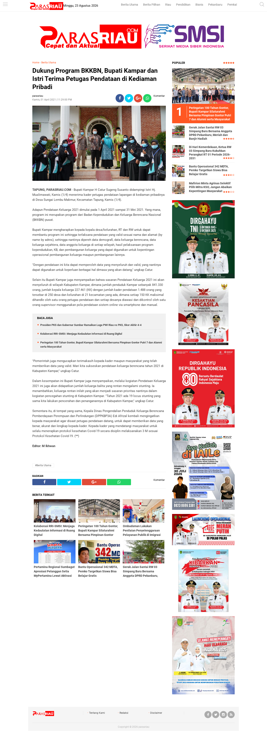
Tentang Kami (97, 712)
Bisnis (199, 4)
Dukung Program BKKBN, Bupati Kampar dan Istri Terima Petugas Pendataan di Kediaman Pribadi (95, 78)
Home (35, 62)
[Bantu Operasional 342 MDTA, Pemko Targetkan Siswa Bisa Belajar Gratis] (178, 171)
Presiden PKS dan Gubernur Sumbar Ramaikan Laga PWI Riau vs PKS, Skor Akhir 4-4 (90, 325)
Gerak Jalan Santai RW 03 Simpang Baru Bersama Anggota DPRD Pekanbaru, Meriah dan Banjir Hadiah (210, 133)
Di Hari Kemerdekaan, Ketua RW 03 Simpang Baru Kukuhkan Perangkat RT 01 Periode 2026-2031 (210, 152)
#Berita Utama (43, 465)
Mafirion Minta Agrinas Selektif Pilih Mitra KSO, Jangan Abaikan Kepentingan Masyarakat (210, 187)
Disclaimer (156, 712)
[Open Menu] (5, 4)
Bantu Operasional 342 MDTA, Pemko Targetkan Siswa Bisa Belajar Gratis (208, 170)
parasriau (144, 726)
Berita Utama (129, 4)
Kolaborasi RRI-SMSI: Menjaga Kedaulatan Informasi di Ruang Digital (81, 333)
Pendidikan (183, 4)
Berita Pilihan (151, 4)
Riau (168, 4)
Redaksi (124, 712)
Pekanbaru (215, 4)
